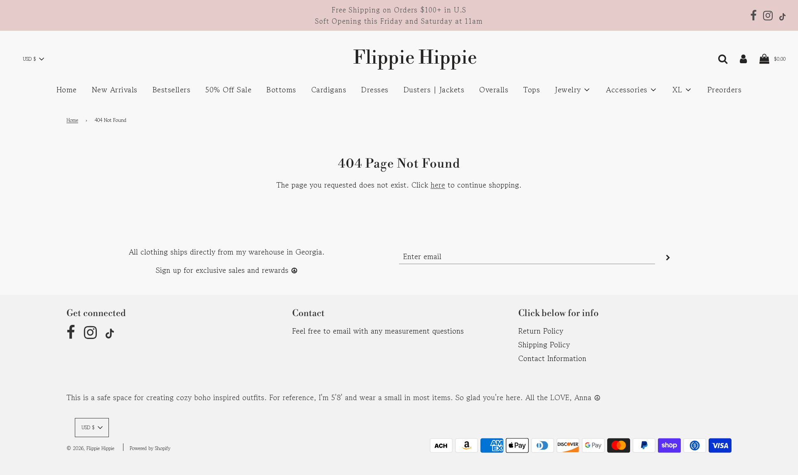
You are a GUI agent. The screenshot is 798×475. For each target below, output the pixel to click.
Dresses (375, 89)
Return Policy (540, 330)
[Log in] (743, 57)
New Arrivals (115, 89)
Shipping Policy (544, 344)
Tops (531, 89)
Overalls (493, 89)
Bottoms (281, 89)
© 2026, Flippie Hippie (90, 448)
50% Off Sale (228, 89)
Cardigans (329, 89)
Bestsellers (172, 89)
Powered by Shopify (150, 448)
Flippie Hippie (399, 58)
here (438, 184)
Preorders (724, 89)
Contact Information (552, 358)
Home (67, 89)
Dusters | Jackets (434, 89)
